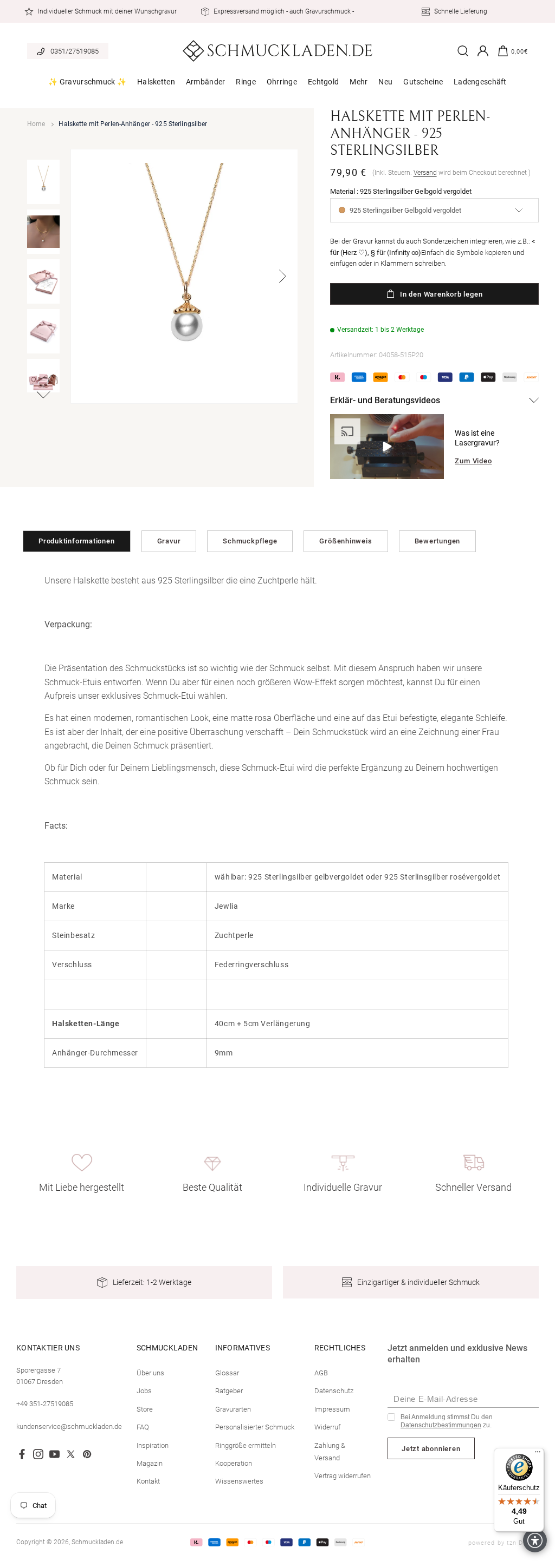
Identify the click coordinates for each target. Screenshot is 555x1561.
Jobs (144, 1391)
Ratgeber (229, 1391)
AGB (321, 1373)
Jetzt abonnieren (431, 1449)
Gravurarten (233, 1409)
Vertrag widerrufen (342, 1476)
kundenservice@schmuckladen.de (69, 1426)
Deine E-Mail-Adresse (435, 1398)
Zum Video (473, 461)
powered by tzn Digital (503, 1542)
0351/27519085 (74, 51)
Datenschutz (333, 1391)
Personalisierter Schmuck (254, 1427)
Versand (425, 172)
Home (36, 124)
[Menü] (537, 1454)
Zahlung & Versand (329, 1451)
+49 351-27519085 (44, 1404)
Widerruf (327, 1427)
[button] (87, 81)
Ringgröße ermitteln (245, 1445)
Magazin (150, 1463)
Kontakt (148, 1481)
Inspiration (153, 1445)
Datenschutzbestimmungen (441, 1425)
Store (145, 1409)
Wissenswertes (239, 1481)
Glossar (227, 1373)
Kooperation (233, 1463)
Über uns (150, 1373)
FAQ (143, 1427)
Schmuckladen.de (97, 1542)
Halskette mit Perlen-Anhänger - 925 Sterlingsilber (133, 124)
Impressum (332, 1409)
